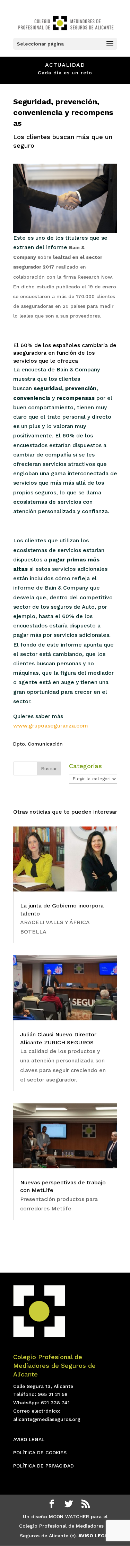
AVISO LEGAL (28, 1439)
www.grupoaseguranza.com (50, 725)
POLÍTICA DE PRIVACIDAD (43, 1466)
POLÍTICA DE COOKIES (40, 1452)
